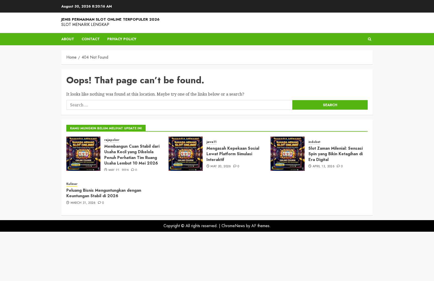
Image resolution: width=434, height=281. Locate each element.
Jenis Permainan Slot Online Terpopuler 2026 (110, 19)
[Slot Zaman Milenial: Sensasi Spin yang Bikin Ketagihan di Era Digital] (287, 154)
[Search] (369, 39)
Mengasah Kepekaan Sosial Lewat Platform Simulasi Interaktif (232, 154)
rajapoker (111, 140)
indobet (314, 142)
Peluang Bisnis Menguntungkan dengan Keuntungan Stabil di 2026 (103, 193)
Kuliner (71, 184)
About (67, 39)
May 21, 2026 (118, 170)
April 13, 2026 (324, 167)
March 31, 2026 (83, 203)
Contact (91, 39)
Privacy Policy (121, 39)
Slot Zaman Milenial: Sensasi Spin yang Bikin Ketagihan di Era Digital (335, 154)
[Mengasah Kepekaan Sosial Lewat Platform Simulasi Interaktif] (186, 154)
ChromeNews (233, 226)
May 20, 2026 (220, 167)
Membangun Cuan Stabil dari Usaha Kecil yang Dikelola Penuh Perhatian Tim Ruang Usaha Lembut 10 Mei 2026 (131, 154)
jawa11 (211, 142)
